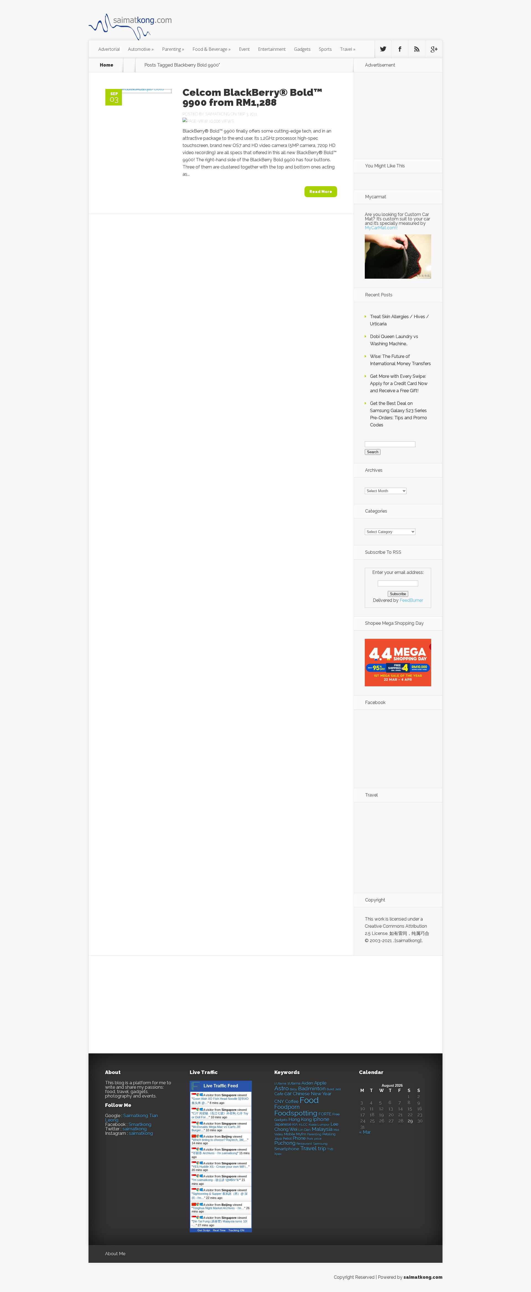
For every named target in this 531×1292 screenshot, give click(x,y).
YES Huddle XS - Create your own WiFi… (220, 1166)
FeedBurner (411, 600)
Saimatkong (217, 114)
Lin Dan (304, 1130)
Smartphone (286, 1148)
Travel (347, 49)
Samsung (320, 1144)
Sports (325, 49)
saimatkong (135, 1129)
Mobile (289, 1134)
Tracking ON (236, 1230)
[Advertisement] (296, 23)
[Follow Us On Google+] (433, 49)
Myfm (301, 1134)
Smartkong (140, 1124)
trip (322, 1148)
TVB (330, 1149)
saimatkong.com (423, 1277)
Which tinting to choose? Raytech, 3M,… (220, 1139)
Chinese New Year (312, 1093)
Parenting (173, 49)
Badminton (312, 1088)
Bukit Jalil (334, 1089)
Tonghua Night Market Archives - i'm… (218, 1208)
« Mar (365, 1132)
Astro (281, 1088)
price (317, 1139)
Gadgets (302, 49)
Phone (299, 1138)
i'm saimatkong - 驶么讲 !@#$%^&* (216, 1180)
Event (244, 49)
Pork (310, 1139)
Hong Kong (300, 1119)
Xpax (278, 1154)
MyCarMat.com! (381, 227)
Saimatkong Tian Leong (131, 1118)
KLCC (303, 1125)
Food (309, 1100)
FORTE (325, 1114)
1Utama (293, 1083)
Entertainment (272, 49)
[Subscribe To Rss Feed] (416, 49)
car (288, 1093)
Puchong (284, 1143)
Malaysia (322, 1129)
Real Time (219, 1230)
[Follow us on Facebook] (400, 49)
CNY (279, 1101)
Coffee (291, 1101)
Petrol (287, 1139)
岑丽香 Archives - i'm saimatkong (215, 1153)
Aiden (307, 1083)
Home (106, 65)
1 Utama (280, 1083)
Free (336, 1114)
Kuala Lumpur (319, 1125)
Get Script (203, 1230)
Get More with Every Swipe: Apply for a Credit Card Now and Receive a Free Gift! (399, 383)
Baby (293, 1089)
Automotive (141, 49)
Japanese (282, 1124)
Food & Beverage (211, 49)
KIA (295, 1124)
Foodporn (287, 1107)
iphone (321, 1119)
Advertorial (109, 49)
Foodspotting (295, 1113)
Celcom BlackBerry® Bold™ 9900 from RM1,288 (252, 97)
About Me (115, 1253)
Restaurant (304, 1144)
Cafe (278, 1093)
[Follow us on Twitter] (383, 49)
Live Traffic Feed (221, 1085)
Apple (320, 1083)
